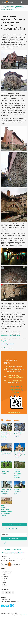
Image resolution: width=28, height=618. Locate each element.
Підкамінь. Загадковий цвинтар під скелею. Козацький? (17, 473)
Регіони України (7, 573)
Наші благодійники (14, 412)
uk (15, 2)
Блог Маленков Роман (7, 347)
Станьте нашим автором (14, 524)
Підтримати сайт (14, 538)
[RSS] (13, 592)
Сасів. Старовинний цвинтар (5, 471)
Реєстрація (7, 544)
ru (17, 2)
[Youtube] (9, 592)
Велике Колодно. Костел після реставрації (6, 491)
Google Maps (4, 341)
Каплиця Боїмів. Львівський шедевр (19, 434)
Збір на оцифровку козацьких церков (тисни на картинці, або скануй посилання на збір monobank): (16, 389)
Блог (4, 580)
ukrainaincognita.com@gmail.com (10, 601)
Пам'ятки (5, 576)
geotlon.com (24, 615)
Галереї (5, 582)
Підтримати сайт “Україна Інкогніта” (13, 553)
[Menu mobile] (25, 2)
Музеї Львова (10, 344)
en (18, 2)
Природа (5, 578)
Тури (4, 574)
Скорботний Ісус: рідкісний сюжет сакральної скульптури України (6, 436)
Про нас (7, 549)
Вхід (5, 542)
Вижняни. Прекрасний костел (17, 491)
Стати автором (16, 549)
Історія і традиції (7, 571)
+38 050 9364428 (5, 599)
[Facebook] (3, 592)
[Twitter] (6, 592)
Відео (4, 584)
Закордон (5, 585)
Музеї (3, 344)
